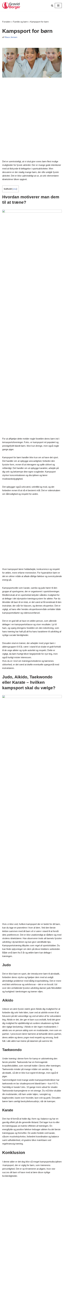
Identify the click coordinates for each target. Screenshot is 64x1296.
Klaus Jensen (11, 37)
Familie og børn (20, 22)
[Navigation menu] (58, 5)
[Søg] (52, 5)
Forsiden (6, 22)
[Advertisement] (32, 119)
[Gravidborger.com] (11, 5)
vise (15, 189)
